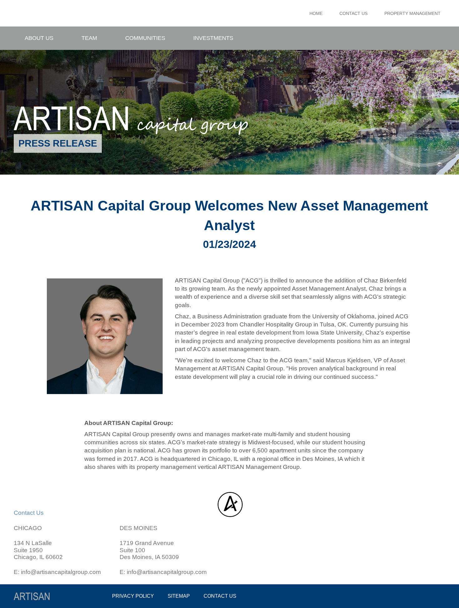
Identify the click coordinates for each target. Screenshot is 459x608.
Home (316, 13)
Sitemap (179, 596)
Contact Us (353, 13)
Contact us (220, 596)
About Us (39, 38)
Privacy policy (133, 596)
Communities (145, 38)
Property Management (412, 13)
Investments (213, 38)
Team (89, 38)
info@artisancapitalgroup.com (61, 572)
